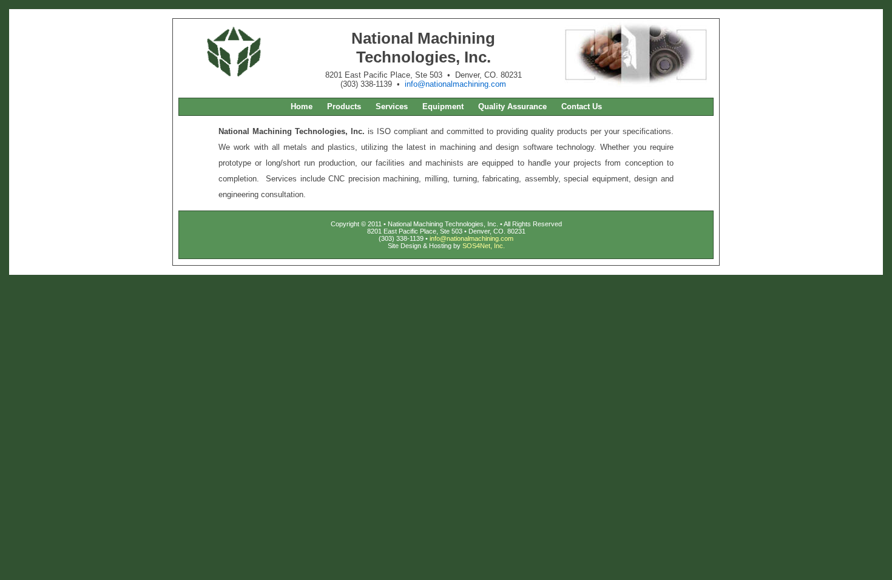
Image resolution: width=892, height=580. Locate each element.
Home (302, 106)
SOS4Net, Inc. (483, 245)
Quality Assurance (512, 106)
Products (344, 106)
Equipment (443, 106)
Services (392, 106)
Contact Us (581, 106)
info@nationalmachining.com (455, 84)
